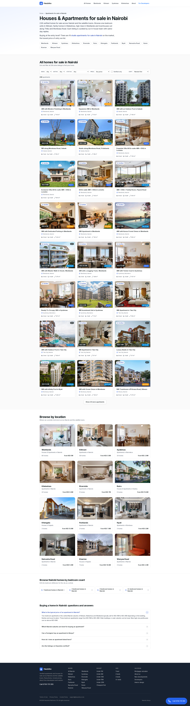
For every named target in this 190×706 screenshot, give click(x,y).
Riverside (86, 43)
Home (41, 13)
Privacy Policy (54, 697)
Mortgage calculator (141, 671)
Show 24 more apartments (95, 402)
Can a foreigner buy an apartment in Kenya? (95, 633)
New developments (141, 677)
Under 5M (100, 671)
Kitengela (104, 43)
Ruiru (95, 43)
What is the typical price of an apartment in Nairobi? (95, 612)
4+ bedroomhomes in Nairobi (135, 590)
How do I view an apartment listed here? (95, 639)
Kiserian (44, 47)
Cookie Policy (64, 697)
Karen (145, 43)
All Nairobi (71, 671)
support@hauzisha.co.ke (77, 697)
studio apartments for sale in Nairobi (86, 35)
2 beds (118, 674)
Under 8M (100, 674)
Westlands (97, 3)
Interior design (139, 682)
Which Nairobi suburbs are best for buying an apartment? (95, 627)
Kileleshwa (125, 3)
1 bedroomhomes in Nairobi (53, 590)
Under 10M (100, 677)
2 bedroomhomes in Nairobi (79, 590)
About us (137, 674)
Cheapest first (101, 685)
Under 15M (100, 679)
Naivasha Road (134, 43)
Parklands (114, 43)
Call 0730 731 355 (46, 684)
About (134, 3)
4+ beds (118, 679)
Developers (138, 679)
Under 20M (100, 682)
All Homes (87, 3)
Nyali (123, 43)
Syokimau (115, 3)
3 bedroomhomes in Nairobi (107, 590)
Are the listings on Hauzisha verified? (95, 646)
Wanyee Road (55, 47)
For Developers (144, 3)
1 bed (117, 671)
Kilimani (106, 3)
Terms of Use (44, 697)
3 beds (118, 677)
